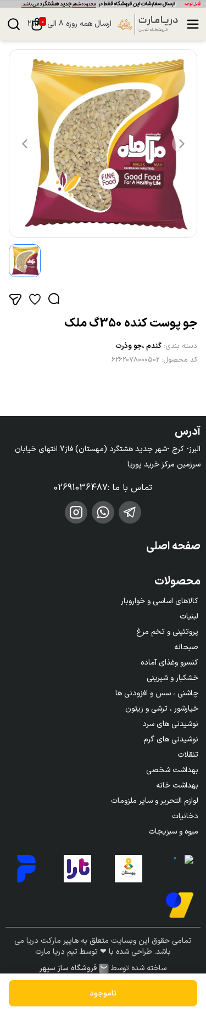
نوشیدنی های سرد (170, 724)
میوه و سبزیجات (173, 831)
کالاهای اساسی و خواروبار (159, 601)
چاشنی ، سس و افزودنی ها (156, 693)
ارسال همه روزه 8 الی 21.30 (69, 24)
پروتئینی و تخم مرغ (167, 632)
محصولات (177, 581)
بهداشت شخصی (172, 770)
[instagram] (76, 512)
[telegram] (130, 512)
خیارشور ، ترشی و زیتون (161, 708)
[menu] (193, 24)
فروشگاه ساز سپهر (68, 968)
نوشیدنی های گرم (170, 739)
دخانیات (185, 816)
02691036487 (81, 487)
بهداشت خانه (177, 785)
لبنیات (189, 616)
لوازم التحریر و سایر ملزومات (154, 801)
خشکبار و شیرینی (172, 678)
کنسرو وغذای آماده (169, 662)
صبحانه (186, 647)
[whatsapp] (103, 512)
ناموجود (103, 993)
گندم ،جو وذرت (138, 346)
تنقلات (187, 755)
